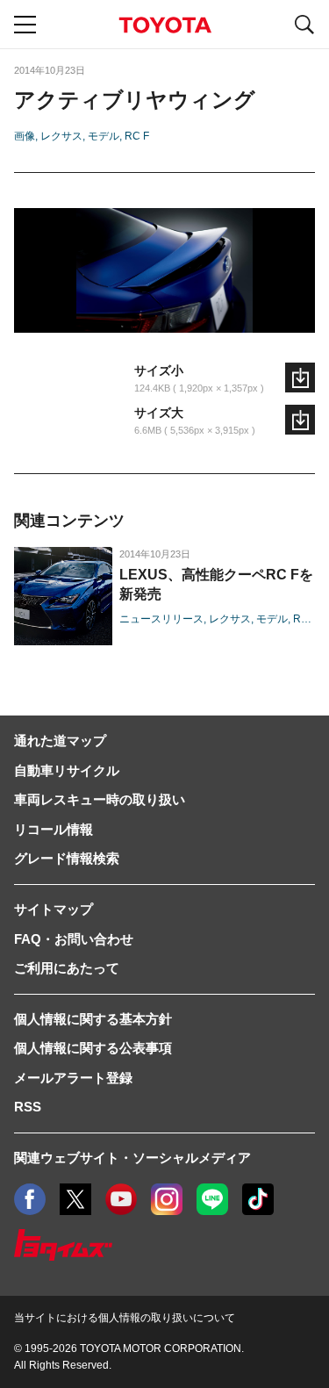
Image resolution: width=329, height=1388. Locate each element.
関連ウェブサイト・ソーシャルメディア (132, 1157)
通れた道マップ (60, 740)
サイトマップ (53, 909)
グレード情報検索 (66, 858)
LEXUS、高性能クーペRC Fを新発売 (216, 584)
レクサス (61, 136)
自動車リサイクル (66, 770)
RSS (27, 1106)
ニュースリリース (161, 619)
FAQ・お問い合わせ (73, 938)
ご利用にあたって (66, 967)
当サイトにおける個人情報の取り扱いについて (124, 1318)
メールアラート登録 (73, 1077)
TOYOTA (164, 25)
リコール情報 (53, 829)
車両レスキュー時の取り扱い (99, 799)
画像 (24, 136)
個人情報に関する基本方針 (93, 1018)
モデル (103, 136)
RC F (137, 136)
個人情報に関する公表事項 (93, 1047)
